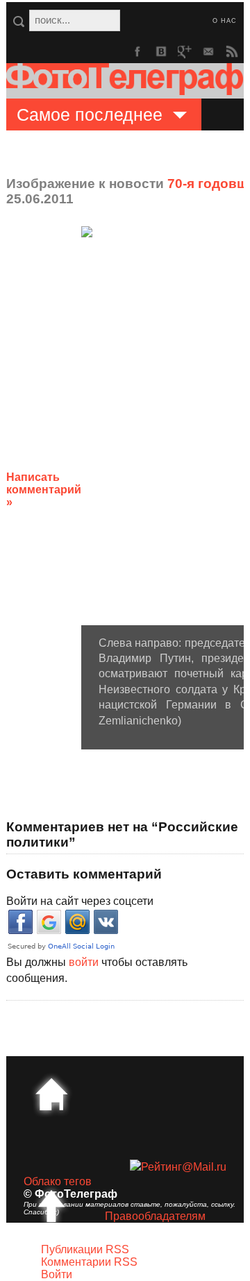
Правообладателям (155, 1216)
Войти (56, 1274)
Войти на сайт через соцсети (79, 901)
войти (84, 962)
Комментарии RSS (89, 1262)
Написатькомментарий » (43, 489)
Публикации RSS (85, 1249)
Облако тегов (58, 1181)
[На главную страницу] (51, 1094)
